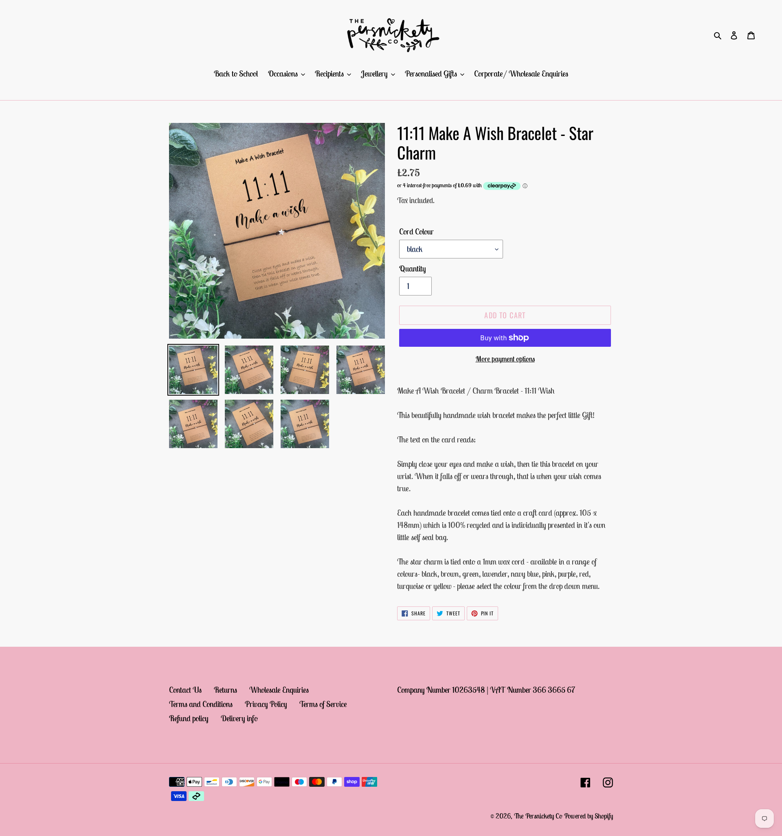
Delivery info (239, 718)
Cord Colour (416, 231)
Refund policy (189, 718)
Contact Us (185, 690)
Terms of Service (323, 704)
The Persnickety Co (539, 816)
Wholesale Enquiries (279, 690)
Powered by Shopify (588, 816)
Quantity (412, 268)
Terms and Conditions (201, 704)
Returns (225, 690)
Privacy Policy (266, 704)
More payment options (505, 358)
